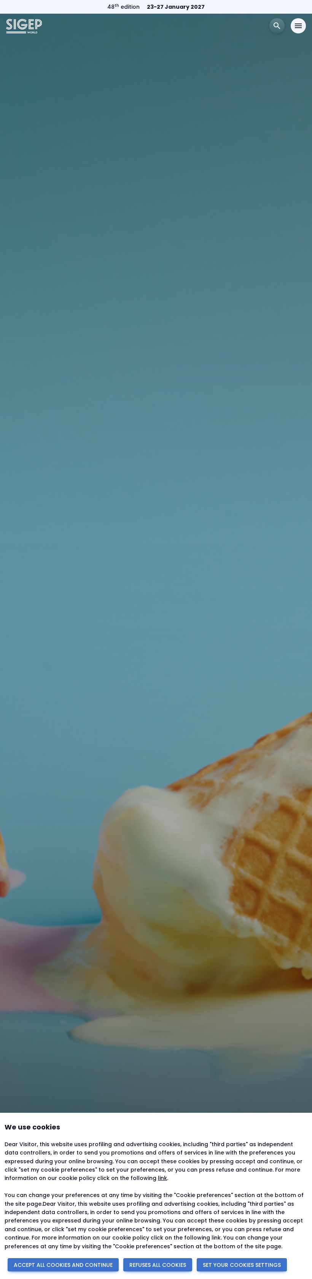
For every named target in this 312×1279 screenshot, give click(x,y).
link (162, 1178)
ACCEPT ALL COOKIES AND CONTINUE (63, 1265)
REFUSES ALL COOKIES (157, 1265)
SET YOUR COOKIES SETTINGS (242, 1265)
